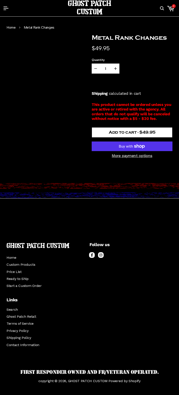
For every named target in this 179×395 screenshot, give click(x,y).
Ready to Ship (18, 279)
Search (12, 309)
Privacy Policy (18, 331)
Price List (14, 272)
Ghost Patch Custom (89, 8)
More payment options (132, 155)
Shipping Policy (19, 338)
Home (11, 27)
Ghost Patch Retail (21, 316)
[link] (89, 190)
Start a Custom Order (24, 286)
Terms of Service (20, 323)
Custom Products (21, 264)
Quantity (98, 60)
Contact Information (23, 345)
